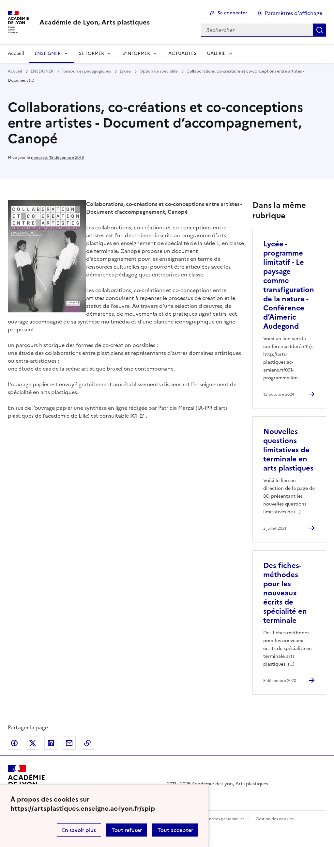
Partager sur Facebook (14, 743)
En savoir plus (79, 830)
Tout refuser (127, 830)
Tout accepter (175, 830)
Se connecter (232, 12)
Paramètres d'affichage (293, 13)
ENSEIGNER (48, 53)
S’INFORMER (136, 53)
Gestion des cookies (275, 819)
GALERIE (216, 53)
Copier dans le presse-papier (87, 743)
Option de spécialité (159, 71)
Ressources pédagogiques (86, 71)
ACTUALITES (182, 53)
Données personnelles (223, 819)
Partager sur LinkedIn (50, 743)
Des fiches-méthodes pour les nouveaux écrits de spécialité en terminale (285, 593)
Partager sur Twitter (32, 743)
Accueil (16, 53)
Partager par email (69, 743)
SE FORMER (91, 53)
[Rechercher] (319, 30)
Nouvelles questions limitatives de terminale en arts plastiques (288, 449)
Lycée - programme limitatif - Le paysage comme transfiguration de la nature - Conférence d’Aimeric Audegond (288, 285)
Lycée (125, 71)
